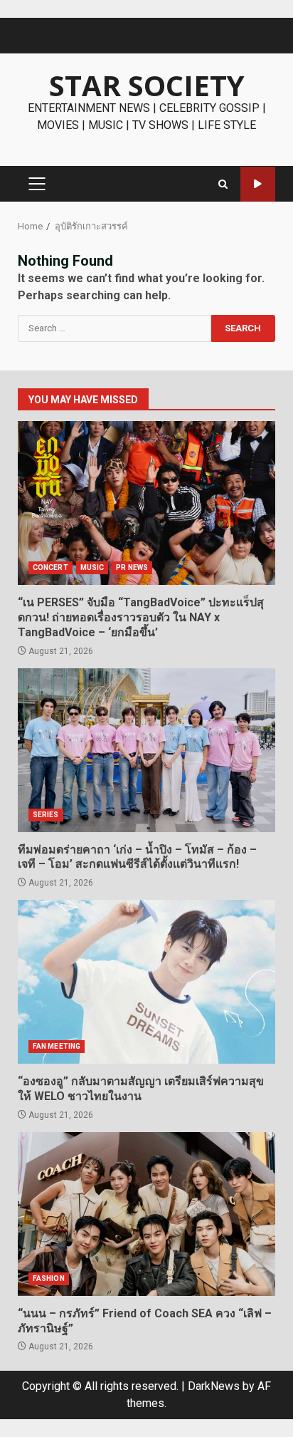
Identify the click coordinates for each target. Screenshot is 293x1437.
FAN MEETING (56, 1046)
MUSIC (92, 567)
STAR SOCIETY (147, 85)
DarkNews (214, 1386)
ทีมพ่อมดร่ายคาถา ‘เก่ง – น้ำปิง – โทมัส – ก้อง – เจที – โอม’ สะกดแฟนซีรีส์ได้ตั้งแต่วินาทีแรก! (146, 750)
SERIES (46, 815)
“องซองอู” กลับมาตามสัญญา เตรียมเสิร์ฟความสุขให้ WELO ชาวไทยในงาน (146, 982)
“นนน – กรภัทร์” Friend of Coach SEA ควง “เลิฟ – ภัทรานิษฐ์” (146, 1214)
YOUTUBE (257, 184)
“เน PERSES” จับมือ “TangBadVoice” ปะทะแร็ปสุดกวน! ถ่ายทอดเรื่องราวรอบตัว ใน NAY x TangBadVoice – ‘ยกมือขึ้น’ (146, 503)
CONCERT (50, 567)
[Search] (223, 184)
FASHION (49, 1278)
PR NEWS (132, 567)
